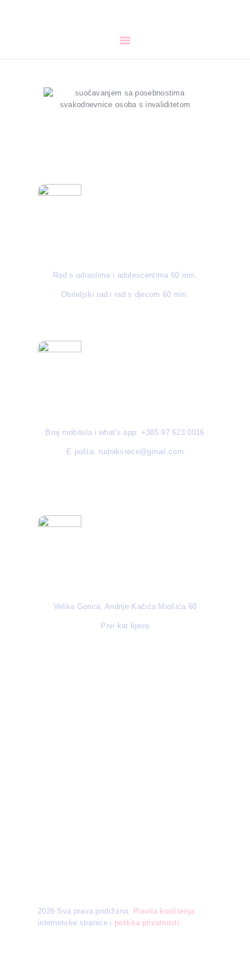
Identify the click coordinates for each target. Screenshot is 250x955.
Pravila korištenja (163, 911)
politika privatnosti (147, 922)
